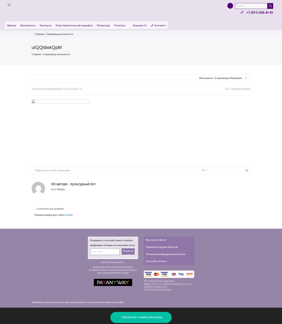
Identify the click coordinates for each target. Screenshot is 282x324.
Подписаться (128, 252)
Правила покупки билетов (162, 247)
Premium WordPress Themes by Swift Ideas (105, 302)
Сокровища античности (59, 34)
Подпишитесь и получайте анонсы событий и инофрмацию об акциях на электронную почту (112, 243)
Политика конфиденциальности (166, 254)
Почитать (119, 25)
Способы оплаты (156, 261)
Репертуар (103, 25)
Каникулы (46, 25)
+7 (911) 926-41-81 (259, 12)
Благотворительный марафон (74, 25)
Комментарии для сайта (54, 215)
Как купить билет (156, 240)
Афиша (11, 25)
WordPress (80, 302)
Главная (39, 34)
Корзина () (140, 25)
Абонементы (28, 25)
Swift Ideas (64, 302)
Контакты (160, 25)
